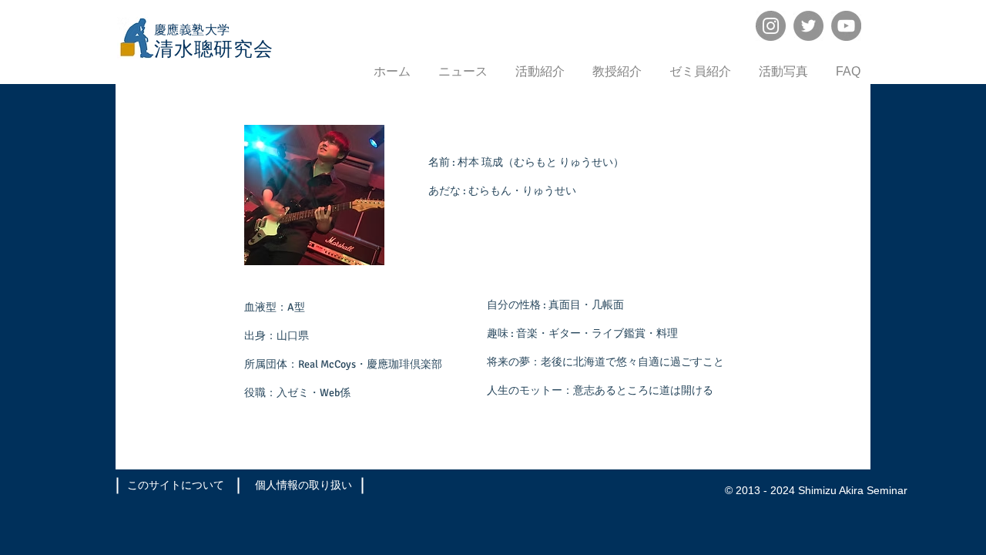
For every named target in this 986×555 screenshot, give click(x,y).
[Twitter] (808, 26)
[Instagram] (771, 26)
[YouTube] (846, 26)
